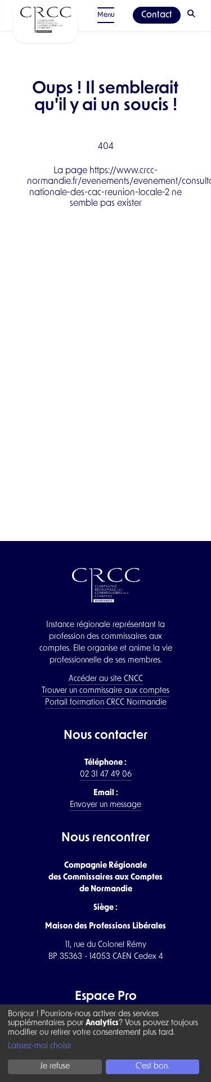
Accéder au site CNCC (106, 679)
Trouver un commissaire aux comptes (105, 691)
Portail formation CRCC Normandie (106, 702)
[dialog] (105, 1043)
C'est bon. (152, 1066)
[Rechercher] (192, 15)
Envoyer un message (105, 805)
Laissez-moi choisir (39, 1046)
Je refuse (55, 1066)
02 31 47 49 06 (106, 774)
